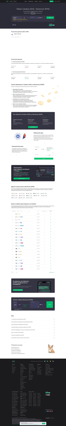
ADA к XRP (18, 248)
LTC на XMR (34, 394)
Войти (51, 1)
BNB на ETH (30, 401)
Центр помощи (39, 371)
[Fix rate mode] (38, 17)
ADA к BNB (19, 254)
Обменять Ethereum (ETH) (23, 394)
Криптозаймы (22, 383)
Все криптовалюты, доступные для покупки (15, 412)
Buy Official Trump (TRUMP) (15, 410)
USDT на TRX (34, 393)
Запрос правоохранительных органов (49, 373)
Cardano (16, 3)
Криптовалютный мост (23, 382)
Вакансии (13, 371)
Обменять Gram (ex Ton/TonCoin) (22, 407)
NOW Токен (21, 372)
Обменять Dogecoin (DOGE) (23, 404)
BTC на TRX (38, 400)
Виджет (30, 371)
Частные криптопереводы (23, 376)
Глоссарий (38, 368)
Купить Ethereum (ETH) (15, 394)
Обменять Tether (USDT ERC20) (23, 396)
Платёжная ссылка (22, 387)
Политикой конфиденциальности (34, 424)
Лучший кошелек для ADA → (16, 352)
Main (9, 3)
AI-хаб (21, 375)
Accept (44, 423)
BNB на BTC (34, 397)
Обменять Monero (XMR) (23, 401)
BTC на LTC (38, 397)
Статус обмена (39, 372)
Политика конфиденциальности (49, 368)
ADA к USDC (19, 260)
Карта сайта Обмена (22, 415)
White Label (30, 372)
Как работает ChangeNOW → (16, 350)
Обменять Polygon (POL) (23, 405)
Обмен (26, 1)
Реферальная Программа (32, 368)
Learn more (50, 114)
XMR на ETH (34, 400)
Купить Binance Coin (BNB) (15, 397)
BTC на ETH (30, 402)
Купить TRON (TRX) (14, 405)
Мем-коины (21, 379)
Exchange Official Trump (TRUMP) (23, 412)
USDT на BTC (30, 405)
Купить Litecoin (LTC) (14, 402)
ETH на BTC (30, 398)
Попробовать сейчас (21, 178)
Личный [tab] (11, 1)
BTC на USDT (30, 394)
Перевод (36, 1)
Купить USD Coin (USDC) (15, 398)
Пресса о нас (13, 368)
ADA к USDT (19, 228)
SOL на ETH (38, 393)
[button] (25, 18)
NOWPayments (30, 376)
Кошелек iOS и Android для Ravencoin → (18, 353)
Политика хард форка (48, 371)
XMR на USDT (34, 404)
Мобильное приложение (23, 368)
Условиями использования (25, 424)
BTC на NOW (39, 401)
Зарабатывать (30, 1)
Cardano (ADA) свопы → (15, 347)
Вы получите (36, 154)
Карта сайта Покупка (14, 415)
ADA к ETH (18, 219)
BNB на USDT (34, 405)
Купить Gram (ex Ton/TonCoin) (14, 407)
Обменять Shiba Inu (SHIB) (23, 410)
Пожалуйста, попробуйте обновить (50, 149)
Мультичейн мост (31, 375)
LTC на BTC (34, 401)
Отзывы (13, 372)
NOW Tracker (21, 371)
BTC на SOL (38, 405)
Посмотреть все (51, 272)
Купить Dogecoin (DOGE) (15, 401)
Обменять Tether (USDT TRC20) (23, 398)
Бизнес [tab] (15, 1)
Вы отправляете (15, 302)
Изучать (40, 1)
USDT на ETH (39, 394)
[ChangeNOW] (7, 1)
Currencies (12, 3)
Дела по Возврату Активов (48, 374)
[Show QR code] (53, 361)
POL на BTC (38, 404)
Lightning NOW (22, 386)
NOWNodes (30, 379)
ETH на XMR (30, 397)
